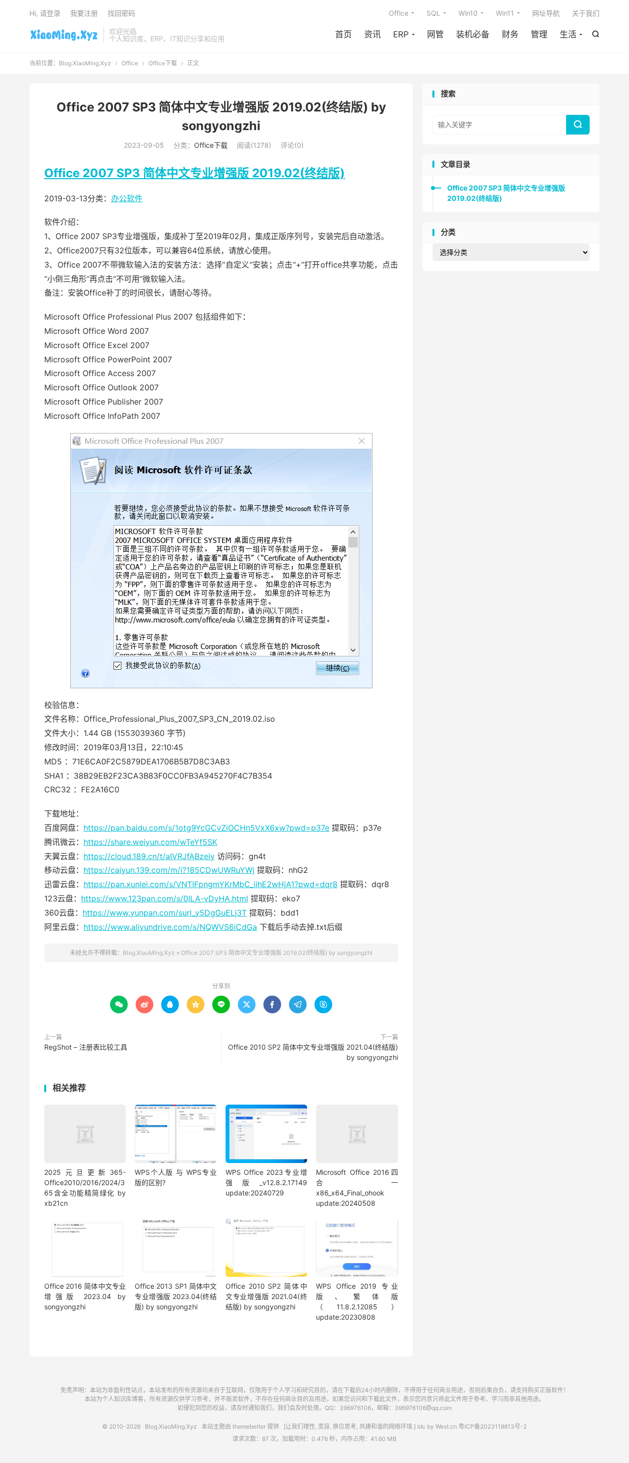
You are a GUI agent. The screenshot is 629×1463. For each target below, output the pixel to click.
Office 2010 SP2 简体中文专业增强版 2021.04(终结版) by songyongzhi (313, 1052)
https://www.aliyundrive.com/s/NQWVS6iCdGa (170, 927)
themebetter (249, 1426)
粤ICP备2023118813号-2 (492, 1426)
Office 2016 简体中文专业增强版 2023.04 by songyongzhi (85, 1296)
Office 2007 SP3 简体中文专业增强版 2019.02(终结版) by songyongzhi (276, 952)
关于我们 (586, 13)
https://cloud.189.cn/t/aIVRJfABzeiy (149, 856)
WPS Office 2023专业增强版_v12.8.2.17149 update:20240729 (266, 1182)
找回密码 (121, 13)
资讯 (372, 34)
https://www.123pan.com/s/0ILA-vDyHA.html (164, 898)
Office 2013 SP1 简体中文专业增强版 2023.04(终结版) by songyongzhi (175, 1296)
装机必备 (472, 34)
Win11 (505, 13)
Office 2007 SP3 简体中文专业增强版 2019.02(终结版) (194, 173)
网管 (435, 34)
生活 (568, 34)
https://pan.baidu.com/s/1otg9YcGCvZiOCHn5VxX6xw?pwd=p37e (206, 828)
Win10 (468, 13)
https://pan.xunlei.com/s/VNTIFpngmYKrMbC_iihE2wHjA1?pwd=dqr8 (211, 884)
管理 (539, 34)
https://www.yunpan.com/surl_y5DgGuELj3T (165, 913)
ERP (401, 34)
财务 (510, 34)
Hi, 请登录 (44, 13)
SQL (433, 13)
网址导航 (546, 13)
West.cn (446, 1426)
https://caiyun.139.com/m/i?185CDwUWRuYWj (169, 870)
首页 (343, 34)
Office (398, 13)
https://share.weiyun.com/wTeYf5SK (150, 842)
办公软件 (127, 198)
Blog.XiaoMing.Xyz (63, 35)
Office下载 (162, 63)
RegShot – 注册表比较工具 (85, 1047)
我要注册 (84, 13)
